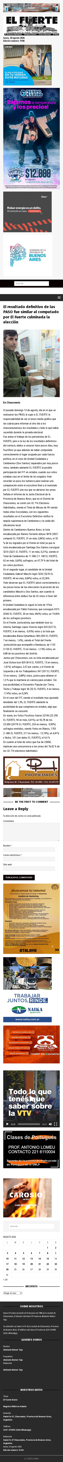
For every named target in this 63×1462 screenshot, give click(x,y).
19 (23, 1264)
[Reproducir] (7, 1124)
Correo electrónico (12, 855)
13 (31, 1258)
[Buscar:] (31, 283)
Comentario (8, 821)
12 (23, 1258)
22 (48, 1264)
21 (39, 1264)
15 (48, 1258)
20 (31, 1264)
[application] (31, 1098)
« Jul (5, 1279)
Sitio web (7, 864)
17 (7, 1264)
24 (7, 1269)
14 (39, 1258)
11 (15, 1258)
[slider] (29, 1124)
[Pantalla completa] (55, 1124)
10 (7, 1258)
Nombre (7, 845)
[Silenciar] (50, 1124)
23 (56, 1264)
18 (15, 1264)
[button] (31, 1098)
